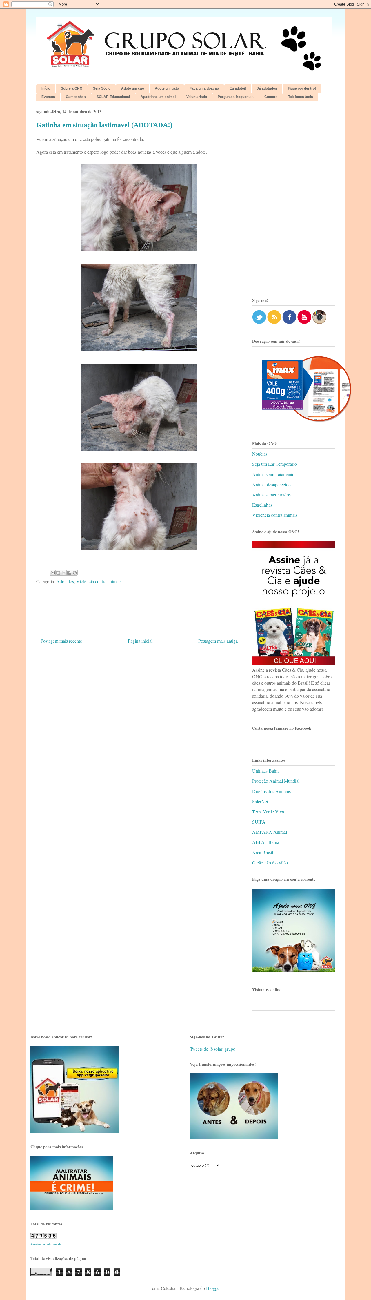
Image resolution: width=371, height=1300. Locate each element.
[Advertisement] (293, 197)
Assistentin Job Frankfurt (46, 1244)
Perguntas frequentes (236, 97)
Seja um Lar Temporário (274, 464)
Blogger (213, 1288)
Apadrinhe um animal (158, 97)
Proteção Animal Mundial (275, 781)
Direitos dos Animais (271, 791)
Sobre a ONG (71, 88)
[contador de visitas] (43, 1237)
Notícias (259, 454)
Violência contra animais (98, 581)
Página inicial (140, 641)
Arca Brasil (262, 852)
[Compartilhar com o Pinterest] (75, 573)
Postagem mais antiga (218, 641)
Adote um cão (132, 88)
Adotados (65, 581)
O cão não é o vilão (270, 863)
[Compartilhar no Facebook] (69, 573)
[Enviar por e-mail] (53, 573)
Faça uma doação (204, 88)
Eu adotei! (238, 88)
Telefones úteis (300, 97)
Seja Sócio (101, 88)
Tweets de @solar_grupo (212, 1049)
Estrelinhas (262, 505)
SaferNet (260, 801)
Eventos (48, 97)
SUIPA (258, 822)
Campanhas (76, 97)
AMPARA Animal (269, 832)
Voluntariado (196, 97)
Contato (270, 97)
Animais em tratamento (273, 474)
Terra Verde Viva (268, 811)
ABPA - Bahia (265, 842)
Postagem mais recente (61, 641)
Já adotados (267, 88)
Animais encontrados (271, 495)
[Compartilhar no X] (64, 573)
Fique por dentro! (302, 88)
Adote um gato (167, 88)
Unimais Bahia (265, 771)
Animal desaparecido (271, 484)
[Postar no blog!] (58, 573)
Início (45, 88)
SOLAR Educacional (113, 97)
